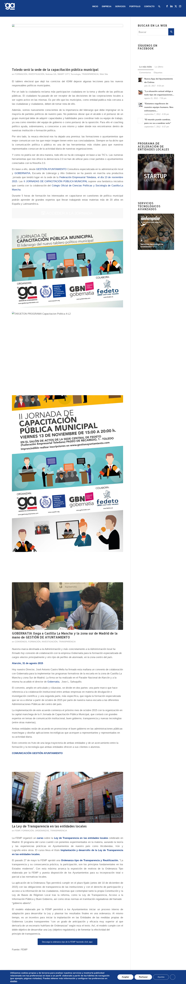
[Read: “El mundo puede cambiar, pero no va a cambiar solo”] (140, 120)
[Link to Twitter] (176, 6)
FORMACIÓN (21, 74)
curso (40, 838)
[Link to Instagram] (180, 6)
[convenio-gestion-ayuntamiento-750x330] (67, 606)
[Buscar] (159, 6)
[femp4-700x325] (67, 797)
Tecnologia (76, 74)
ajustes (13, 981)
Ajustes (161, 977)
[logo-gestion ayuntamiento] (10, 6)
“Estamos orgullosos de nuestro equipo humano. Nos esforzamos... (158, 107)
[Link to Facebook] (167, 6)
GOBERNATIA (22, 173)
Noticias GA (50, 74)
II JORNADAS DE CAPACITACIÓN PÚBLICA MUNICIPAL (55, 181)
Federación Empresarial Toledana (77, 177)
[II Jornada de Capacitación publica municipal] (67, 45)
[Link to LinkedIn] (171, 6)
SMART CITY (63, 74)
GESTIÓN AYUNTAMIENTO (51, 169)
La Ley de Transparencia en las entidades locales (49, 826)
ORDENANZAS (42, 831)
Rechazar (143, 977)
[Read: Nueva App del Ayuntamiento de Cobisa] (140, 80)
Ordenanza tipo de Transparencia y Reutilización (89, 860)
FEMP (17, 831)
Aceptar (125, 977)
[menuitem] (95, 6)
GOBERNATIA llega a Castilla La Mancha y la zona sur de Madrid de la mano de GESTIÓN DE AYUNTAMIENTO (65, 635)
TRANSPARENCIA (90, 74)
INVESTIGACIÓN (36, 74)
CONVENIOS (21, 642)
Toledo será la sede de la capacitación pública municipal (55, 69)
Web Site (104, 74)
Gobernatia (53, 681)
